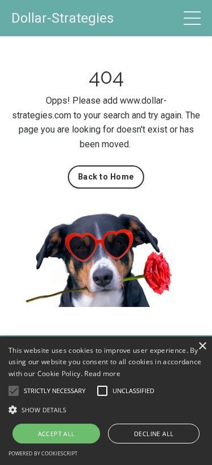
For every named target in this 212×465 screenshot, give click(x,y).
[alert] (106, 400)
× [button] (202, 346)
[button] (13, 390)
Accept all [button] (56, 433)
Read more (102, 373)
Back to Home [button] (106, 177)
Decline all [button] (154, 433)
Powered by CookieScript (42, 453)
